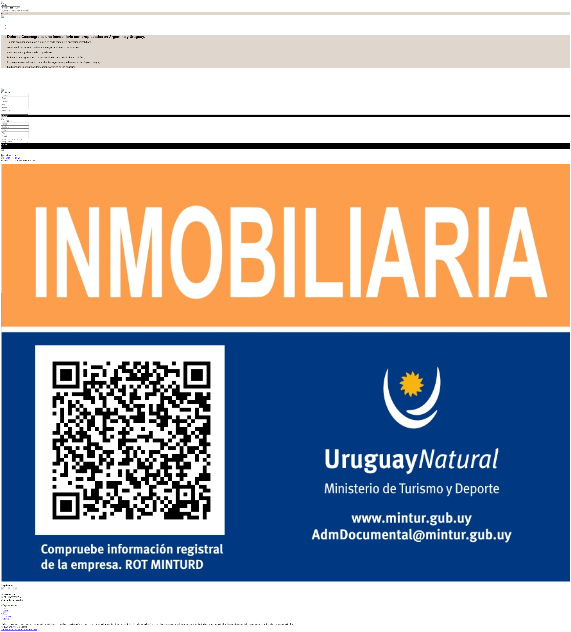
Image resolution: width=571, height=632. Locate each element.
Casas (5, 608)
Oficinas (6, 610)
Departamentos (10, 605)
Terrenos (7, 616)
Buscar (4, 13)
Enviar (4, 116)
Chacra (6, 618)
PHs (5, 613)
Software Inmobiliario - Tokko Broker (19, 629)
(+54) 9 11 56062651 (13, 158)
